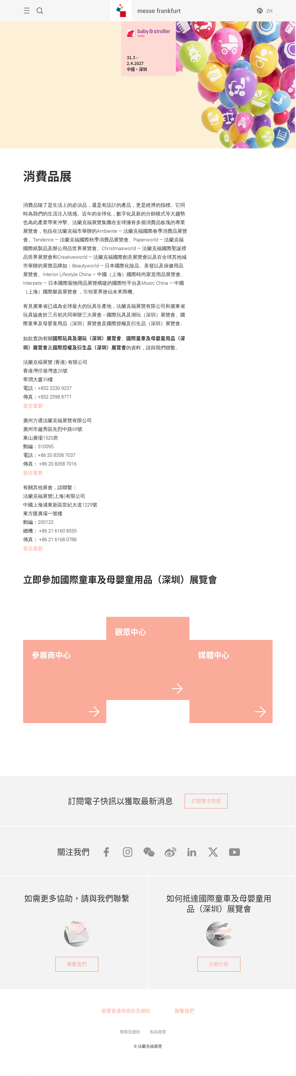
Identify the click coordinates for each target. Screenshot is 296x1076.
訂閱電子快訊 (206, 800)
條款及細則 (130, 1031)
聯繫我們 (77, 963)
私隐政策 (158, 1031)
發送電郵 (33, 405)
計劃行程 (219, 963)
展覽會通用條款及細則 (125, 1010)
